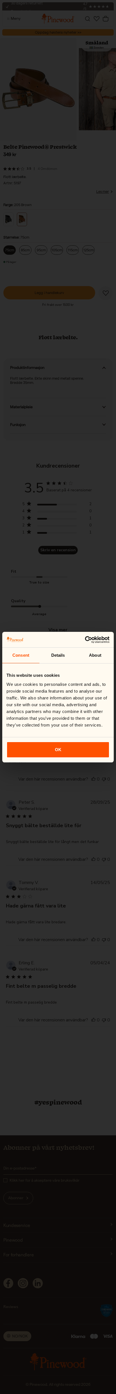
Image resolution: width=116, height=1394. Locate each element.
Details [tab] (58, 655)
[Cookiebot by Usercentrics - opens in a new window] (85, 639)
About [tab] (95, 655)
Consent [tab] (20, 655)
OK (58, 749)
